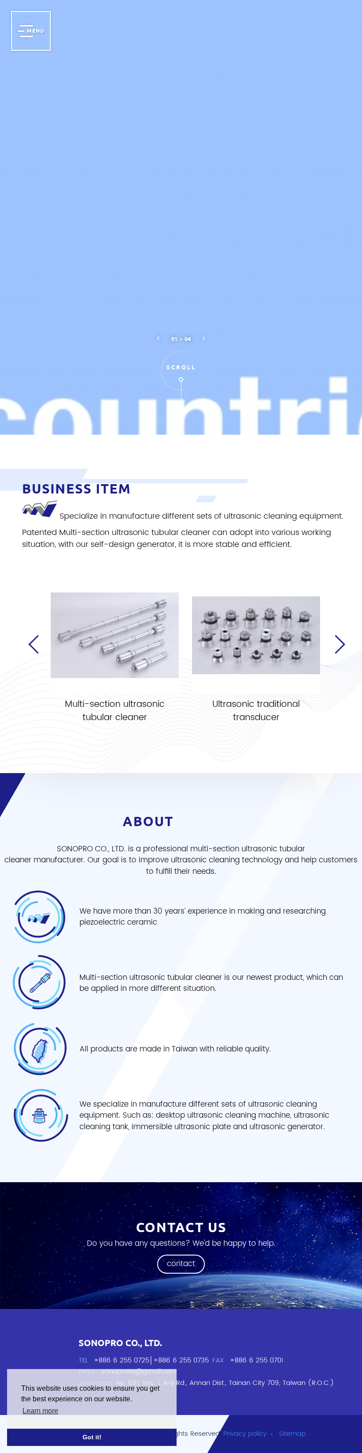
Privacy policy (245, 1433)
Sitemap (292, 1433)
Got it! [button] (92, 1437)
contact (181, 1264)
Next (338, 653)
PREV (158, 338)
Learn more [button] (40, 1411)
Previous (33, 653)
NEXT (204, 338)
